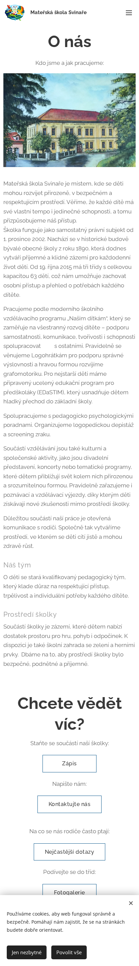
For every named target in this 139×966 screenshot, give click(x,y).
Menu (129, 12)
